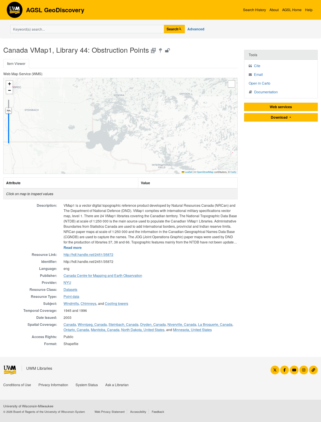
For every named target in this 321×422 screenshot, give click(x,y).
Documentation (266, 91)
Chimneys (88, 303)
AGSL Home (292, 9)
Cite (257, 65)
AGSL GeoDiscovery (14, 11)
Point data (71, 296)
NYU (67, 282)
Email (258, 74)
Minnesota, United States (192, 329)
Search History (254, 9)
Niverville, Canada (181, 324)
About (274, 9)
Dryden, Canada (153, 324)
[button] (9, 84)
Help (308, 9)
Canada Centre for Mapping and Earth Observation (103, 275)
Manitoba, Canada (105, 329)
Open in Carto (259, 83)
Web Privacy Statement (110, 412)
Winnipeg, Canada (92, 324)
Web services (281, 106)
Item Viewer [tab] (16, 63)
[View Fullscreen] (231, 84)
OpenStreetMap (205, 172)
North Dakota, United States (142, 329)
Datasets (70, 289)
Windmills (71, 303)
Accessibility (138, 412)
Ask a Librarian (117, 384)
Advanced (195, 28)
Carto (233, 172)
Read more (73, 247)
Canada (70, 324)
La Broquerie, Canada (215, 324)
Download (279, 117)
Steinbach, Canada (123, 324)
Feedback (158, 412)
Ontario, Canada (76, 329)
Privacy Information (53, 384)
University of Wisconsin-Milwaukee (28, 406)
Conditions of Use (17, 384)
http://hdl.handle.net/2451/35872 (88, 254)
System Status (87, 384)
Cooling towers (116, 303)
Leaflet (188, 172)
